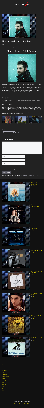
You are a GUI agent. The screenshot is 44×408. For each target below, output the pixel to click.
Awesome (4, 361)
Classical (4, 364)
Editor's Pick (4, 370)
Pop (4, 129)
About (18, 403)
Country (34, 185)
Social (3, 392)
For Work (4, 380)
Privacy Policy (27, 403)
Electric (3, 372)
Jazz (33, 207)
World (3, 396)
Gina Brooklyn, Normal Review (21, 123)
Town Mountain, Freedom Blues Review (12, 132)
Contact (22, 403)
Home (15, 403)
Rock (33, 318)
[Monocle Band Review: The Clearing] (8, 119)
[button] (41, 10)
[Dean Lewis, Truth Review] (35, 119)
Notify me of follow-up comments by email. (13, 166)
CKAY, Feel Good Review (9, 131)
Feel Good (4, 378)
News (3, 386)
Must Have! (4, 384)
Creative (4, 368)
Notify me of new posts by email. (10, 169)
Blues (3, 363)
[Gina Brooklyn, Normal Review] (21, 119)
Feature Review (5, 376)
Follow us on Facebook (22, 406)
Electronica (4, 374)
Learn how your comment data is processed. (30, 175)
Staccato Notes (5, 394)
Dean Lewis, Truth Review (34, 123)
